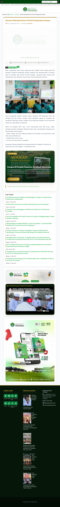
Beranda (11, 14)
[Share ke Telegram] (18, 67)
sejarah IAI (36, 186)
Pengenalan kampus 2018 (17, 186)
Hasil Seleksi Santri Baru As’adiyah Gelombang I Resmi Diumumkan (28, 204)
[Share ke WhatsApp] (15, 67)
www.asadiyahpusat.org (50, 405)
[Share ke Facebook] (9, 67)
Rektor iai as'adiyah (29, 186)
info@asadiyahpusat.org (49, 403)
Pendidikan (16, 14)
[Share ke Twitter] (12, 67)
